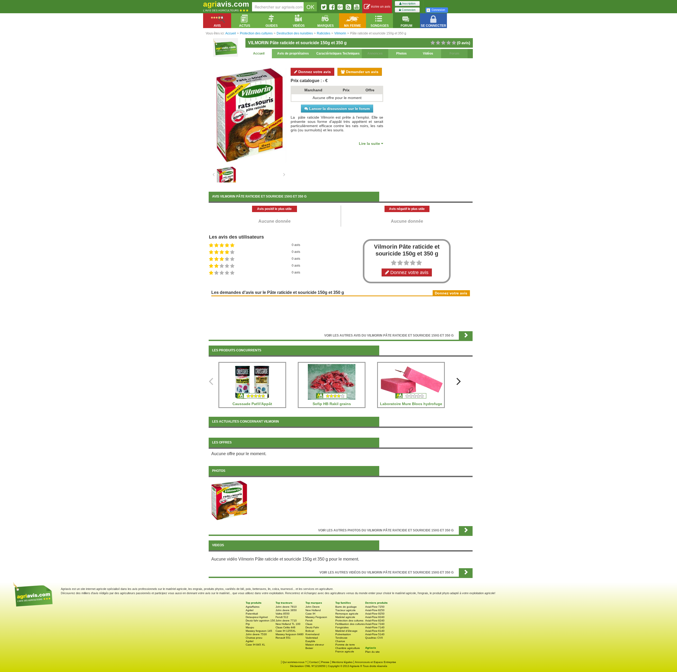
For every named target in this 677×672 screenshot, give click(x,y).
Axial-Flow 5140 (375, 634)
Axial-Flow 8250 (375, 610)
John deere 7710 (286, 620)
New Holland (313, 610)
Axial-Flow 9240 (375, 617)
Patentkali (252, 613)
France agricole (344, 651)
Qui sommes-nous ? (294, 662)
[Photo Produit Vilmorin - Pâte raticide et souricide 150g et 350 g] (229, 500)
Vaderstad (311, 637)
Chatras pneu (254, 637)
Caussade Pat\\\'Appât (252, 404)
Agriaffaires (252, 606)
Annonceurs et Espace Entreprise (375, 662)
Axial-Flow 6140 (375, 630)
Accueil (258, 53)
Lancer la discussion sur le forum (339, 108)
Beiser (309, 648)
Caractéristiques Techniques (338, 53)
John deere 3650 (286, 610)
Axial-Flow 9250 (375, 613)
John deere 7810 (286, 606)
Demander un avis (361, 72)
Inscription (408, 3)
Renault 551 (283, 637)
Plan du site (372, 651)
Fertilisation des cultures (350, 623)
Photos (401, 53)
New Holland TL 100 (288, 623)
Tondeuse (341, 637)
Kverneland (312, 634)
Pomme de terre (345, 644)
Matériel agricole (345, 617)
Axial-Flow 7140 (375, 627)
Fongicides (342, 627)
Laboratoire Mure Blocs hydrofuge (411, 404)
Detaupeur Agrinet (257, 617)
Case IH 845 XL (255, 644)
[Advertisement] (340, 313)
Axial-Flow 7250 (375, 606)
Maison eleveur (314, 644)
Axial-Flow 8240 (375, 620)
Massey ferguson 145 (259, 630)
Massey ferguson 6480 (290, 634)
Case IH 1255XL (286, 630)
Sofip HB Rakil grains (332, 404)
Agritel (249, 610)
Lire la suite (370, 143)
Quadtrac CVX (374, 637)
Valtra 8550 (283, 613)
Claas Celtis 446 (285, 627)
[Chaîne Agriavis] (356, 7)
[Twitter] (324, 7)
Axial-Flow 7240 (375, 623)
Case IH (310, 613)
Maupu (250, 627)
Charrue (340, 641)
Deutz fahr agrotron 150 (260, 620)
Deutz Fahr (312, 627)
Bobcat (309, 630)
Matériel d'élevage (346, 630)
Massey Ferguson (316, 617)
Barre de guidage (346, 606)
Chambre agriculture (347, 648)
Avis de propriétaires (293, 53)
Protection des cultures (349, 620)
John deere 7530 (256, 634)
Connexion (408, 9)
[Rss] (348, 7)
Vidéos (428, 53)
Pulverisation (343, 634)
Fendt (309, 620)
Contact (314, 662)
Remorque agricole (346, 613)
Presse (325, 662)
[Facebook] (332, 7)
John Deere (312, 606)
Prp (248, 623)
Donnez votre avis (314, 72)
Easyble (310, 641)
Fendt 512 (282, 617)
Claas (308, 623)
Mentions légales (342, 662)
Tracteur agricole (345, 610)
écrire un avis (380, 6)
